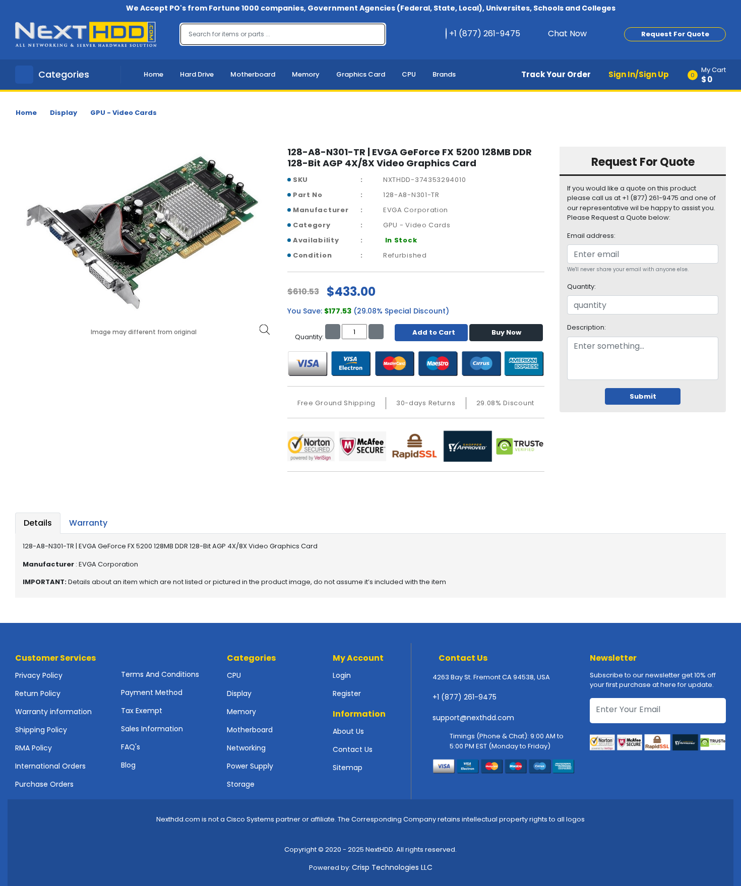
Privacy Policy (39, 675)
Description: (586, 327)
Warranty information (53, 712)
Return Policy (37, 693)
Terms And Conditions (160, 674)
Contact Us (353, 749)
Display (63, 112)
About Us (348, 731)
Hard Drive (197, 74)
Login (342, 675)
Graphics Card (360, 74)
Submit (643, 396)
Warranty (88, 523)
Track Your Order (556, 74)
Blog (128, 765)
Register (347, 693)
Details (38, 523)
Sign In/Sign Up (638, 74)
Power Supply (250, 766)
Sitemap (347, 768)
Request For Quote (675, 34)
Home (153, 74)
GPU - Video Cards (123, 112)
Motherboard (252, 74)
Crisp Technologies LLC (392, 867)
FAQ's (130, 747)
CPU (409, 74)
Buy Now (506, 332)
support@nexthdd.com (473, 718)
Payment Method (151, 692)
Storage (241, 784)
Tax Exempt (141, 711)
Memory (306, 74)
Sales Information (152, 729)
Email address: (591, 235)
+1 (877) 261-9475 (465, 697)
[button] (710, 74)
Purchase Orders (44, 784)
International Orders (50, 766)
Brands (444, 74)
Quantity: (581, 286)
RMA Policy (33, 748)
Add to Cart (433, 332)
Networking (246, 748)
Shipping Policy (41, 730)
